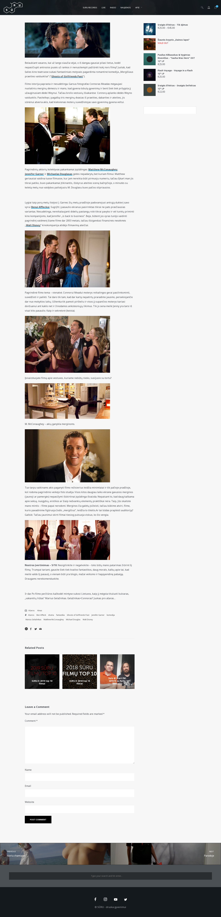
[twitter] (125, 899)
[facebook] (95, 899)
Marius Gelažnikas (33, 619)
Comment (31, 720)
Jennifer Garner (34, 174)
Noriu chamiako (16, 853)
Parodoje (209, 853)
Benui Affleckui (40, 207)
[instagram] (105, 899)
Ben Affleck (41, 615)
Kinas (39, 610)
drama (51, 615)
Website (29, 802)
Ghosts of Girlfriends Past (67, 76)
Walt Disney (33, 225)
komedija (111, 615)
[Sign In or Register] (209, 7)
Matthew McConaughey (102, 169)
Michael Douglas (73, 619)
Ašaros (31, 610)
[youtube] (115, 901)
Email (28, 786)
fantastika (60, 615)
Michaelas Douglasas (59, 174)
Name (28, 769)
